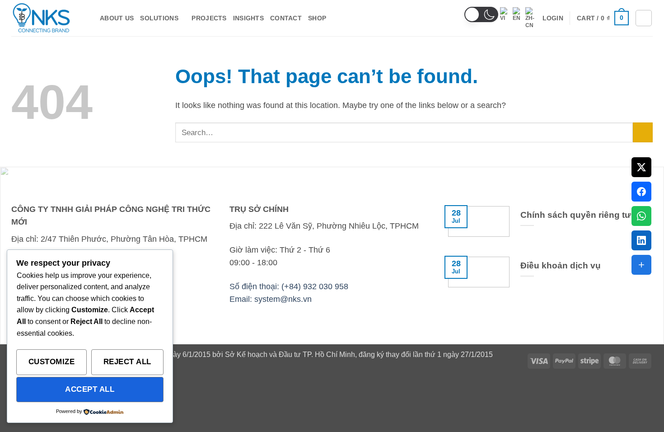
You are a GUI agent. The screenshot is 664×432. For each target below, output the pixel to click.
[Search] (644, 18)
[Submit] (643, 132)
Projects (209, 18)
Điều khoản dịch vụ (560, 265)
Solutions (159, 18)
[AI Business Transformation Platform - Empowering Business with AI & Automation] (48, 18)
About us (117, 18)
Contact (286, 18)
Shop (317, 18)
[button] (481, 14)
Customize (51, 361)
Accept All (89, 389)
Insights (248, 18)
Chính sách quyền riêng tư (575, 215)
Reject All (127, 361)
